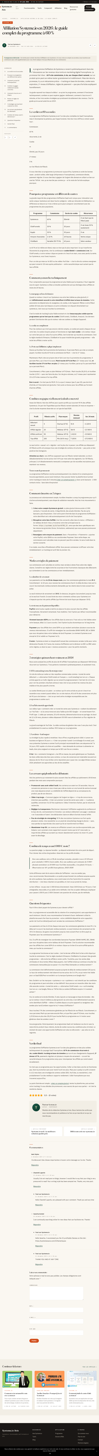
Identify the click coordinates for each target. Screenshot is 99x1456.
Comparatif (48, 8)
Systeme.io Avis (10, 8)
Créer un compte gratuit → (66, 480)
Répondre (35, 1165)
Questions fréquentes (13, 120)
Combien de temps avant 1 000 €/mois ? (15, 116)
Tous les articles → (89, 1367)
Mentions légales (83, 1443)
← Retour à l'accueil (89, 2)
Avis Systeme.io (37, 1433)
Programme (58, 1433)
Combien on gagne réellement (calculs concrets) (12, 87)
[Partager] (90, 45)
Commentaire (33, 1285)
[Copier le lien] (95, 45)
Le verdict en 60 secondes (15, 71)
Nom (31, 1306)
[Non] (97, 1451)
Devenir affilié (59, 1437)
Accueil (5, 18)
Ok (50, 1453)
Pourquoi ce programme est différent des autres (14, 76)
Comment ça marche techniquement (13, 81)
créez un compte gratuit (60, 1083)
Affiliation (58, 8)
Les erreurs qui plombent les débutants (14, 110)
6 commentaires (12, 127)
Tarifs (40, 8)
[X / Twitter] (6, 137)
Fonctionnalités (29, 8)
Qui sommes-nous (83, 1433)
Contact (80, 1440)
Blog (65, 8)
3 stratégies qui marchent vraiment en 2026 (14, 105)
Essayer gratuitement (88, 8)
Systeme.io (14, 18)
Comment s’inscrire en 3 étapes (14, 94)
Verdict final (10, 124)
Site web (32, 1329)
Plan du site (81, 1437)
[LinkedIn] (10, 137)
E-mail (32, 1317)
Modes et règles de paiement (13, 99)
